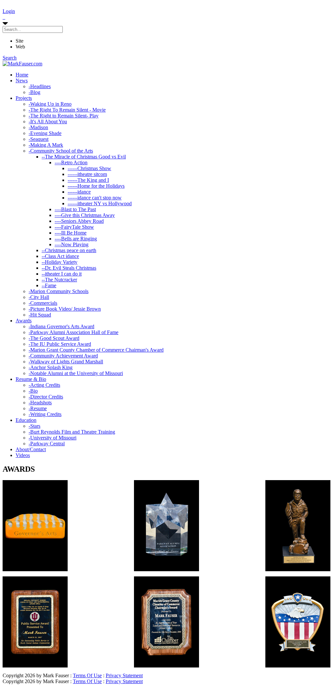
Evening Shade (45, 133)
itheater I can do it (62, 273)
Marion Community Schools (58, 291)
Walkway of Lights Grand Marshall (66, 361)
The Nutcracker (59, 279)
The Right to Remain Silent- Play (64, 115)
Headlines (40, 86)
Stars (34, 426)
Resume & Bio (31, 379)
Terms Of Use (87, 675)
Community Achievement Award (63, 355)
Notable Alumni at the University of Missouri (76, 373)
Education (26, 420)
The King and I (88, 180)
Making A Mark (46, 145)
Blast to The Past (75, 209)
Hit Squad (40, 314)
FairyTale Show (74, 227)
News (22, 80)
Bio (33, 391)
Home (22, 74)
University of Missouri (52, 437)
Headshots (40, 402)
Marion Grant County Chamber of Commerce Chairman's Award (96, 350)
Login (9, 11)
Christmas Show (89, 168)
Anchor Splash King (51, 367)
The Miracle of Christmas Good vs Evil (84, 156)
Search (10, 58)
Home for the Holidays (96, 186)
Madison (38, 127)
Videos (23, 455)
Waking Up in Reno (50, 104)
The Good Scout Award (54, 338)
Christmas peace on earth (69, 250)
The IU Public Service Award (60, 344)
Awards (24, 320)
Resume (38, 408)
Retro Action (71, 162)
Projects (24, 98)
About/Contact (31, 449)
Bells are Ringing (76, 238)
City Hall (39, 297)
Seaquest (38, 139)
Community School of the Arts (61, 151)
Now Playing (71, 244)
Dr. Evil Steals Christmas (69, 268)
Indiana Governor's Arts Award (61, 326)
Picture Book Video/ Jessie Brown (65, 309)
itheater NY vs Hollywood (100, 203)
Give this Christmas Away (85, 215)
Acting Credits (44, 385)
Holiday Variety (59, 262)
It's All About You (48, 121)
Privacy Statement (124, 675)
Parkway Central (47, 443)
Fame (49, 285)
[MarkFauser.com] (22, 63)
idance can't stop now (95, 197)
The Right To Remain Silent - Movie (67, 110)
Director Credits (46, 396)
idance (79, 192)
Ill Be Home (71, 233)
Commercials (43, 303)
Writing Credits (45, 414)
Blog (34, 92)
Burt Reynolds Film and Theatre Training (72, 432)
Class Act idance (60, 256)
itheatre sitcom (87, 174)
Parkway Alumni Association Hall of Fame (73, 332)
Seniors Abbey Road (79, 221)
